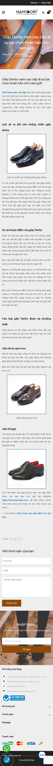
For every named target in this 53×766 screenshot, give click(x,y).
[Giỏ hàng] (49, 12)
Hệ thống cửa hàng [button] (11, 669)
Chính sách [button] (7, 714)
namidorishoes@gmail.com (24, 691)
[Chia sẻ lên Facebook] (11, 539)
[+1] (20, 539)
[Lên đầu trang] (48, 746)
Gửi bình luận (11, 603)
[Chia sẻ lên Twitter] (15, 539)
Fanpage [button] (6, 722)
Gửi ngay (26, 649)
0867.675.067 (20, 686)
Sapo (32, 760)
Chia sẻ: (5, 539)
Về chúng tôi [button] (8, 706)
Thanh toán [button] (8, 736)
